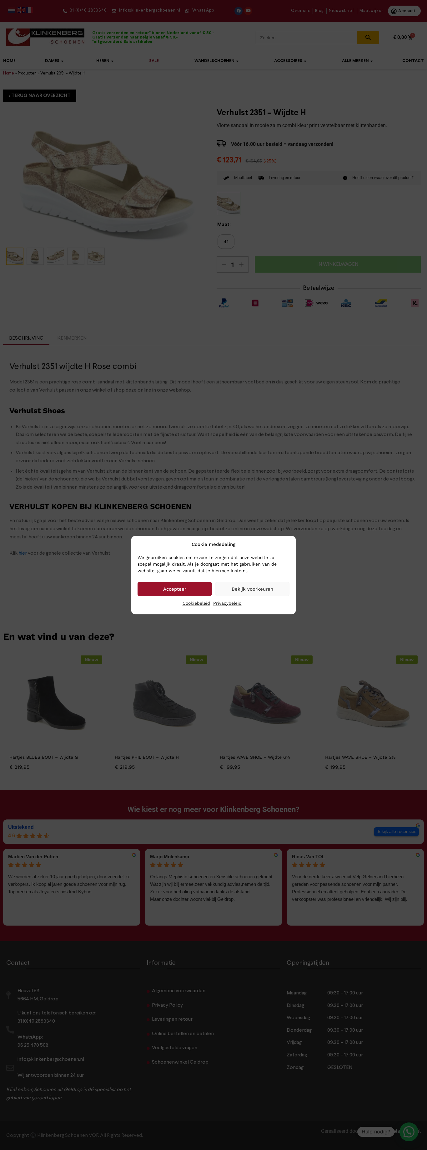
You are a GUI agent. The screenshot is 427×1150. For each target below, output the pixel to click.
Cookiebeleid (196, 603)
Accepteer (174, 589)
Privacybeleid (227, 603)
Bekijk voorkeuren (252, 589)
